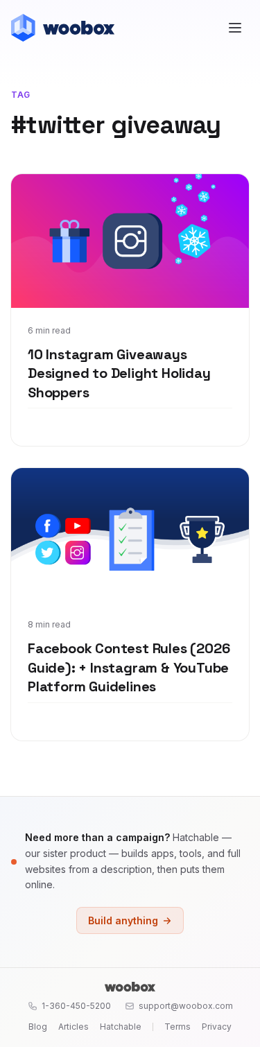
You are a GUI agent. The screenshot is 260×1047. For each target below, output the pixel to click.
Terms (177, 1026)
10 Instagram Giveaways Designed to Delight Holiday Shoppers (119, 373)
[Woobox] (130, 987)
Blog (37, 1026)
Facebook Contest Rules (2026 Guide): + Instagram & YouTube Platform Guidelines (128, 667)
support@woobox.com (186, 1006)
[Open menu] (235, 28)
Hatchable (120, 1026)
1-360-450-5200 (76, 1006)
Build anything (123, 920)
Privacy (217, 1026)
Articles (73, 1026)
